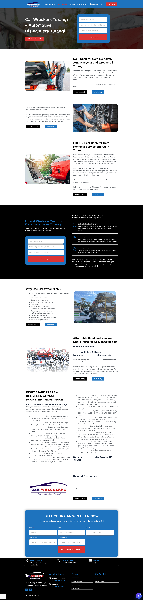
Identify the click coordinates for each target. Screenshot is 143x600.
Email (59, 527)
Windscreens (90, 355)
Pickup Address (62, 537)
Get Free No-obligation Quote (84, 84)
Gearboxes (88, 349)
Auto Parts (82, 4)
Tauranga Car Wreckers (86, 486)
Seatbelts (116, 349)
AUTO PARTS (75, 578)
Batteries (105, 349)
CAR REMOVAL (74, 4)
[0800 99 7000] (91, 4)
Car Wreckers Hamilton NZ (87, 484)
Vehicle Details (33, 537)
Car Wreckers (107, 476)
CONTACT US (99, 578)
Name (31, 527)
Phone (88, 527)
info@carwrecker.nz (99, 563)
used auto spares (95, 360)
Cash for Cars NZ (50, 4)
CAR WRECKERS (62, 4)
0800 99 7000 (97, 4)
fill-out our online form (99, 226)
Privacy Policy (100, 581)
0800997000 (86, 86)
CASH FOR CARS (77, 581)
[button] (50, 4)
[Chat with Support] (139, 596)
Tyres (97, 349)
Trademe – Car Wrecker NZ (87, 488)
